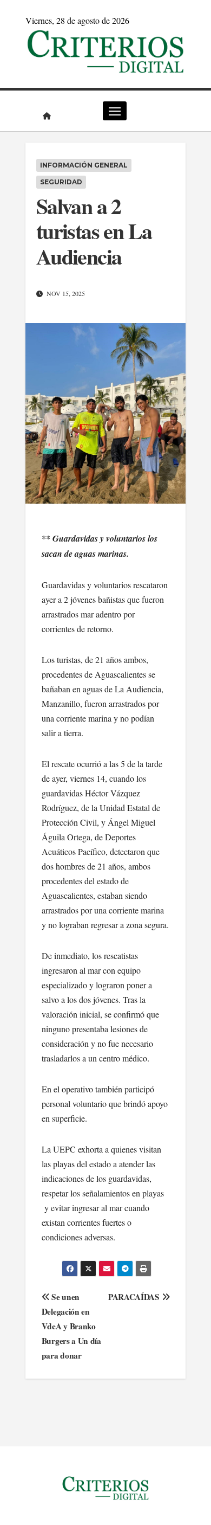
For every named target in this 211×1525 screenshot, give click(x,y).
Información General (84, 165)
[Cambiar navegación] (115, 110)
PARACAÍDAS (135, 1297)
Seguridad (61, 182)
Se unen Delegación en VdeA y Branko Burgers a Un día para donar (71, 1326)
